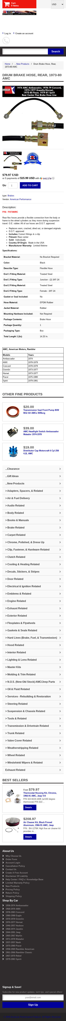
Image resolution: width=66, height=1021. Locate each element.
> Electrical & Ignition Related (23, 586)
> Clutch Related (15, 557)
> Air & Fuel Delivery (17, 498)
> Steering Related (16, 703)
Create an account (24, 33)
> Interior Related (15, 652)
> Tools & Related (16, 718)
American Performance (20, 199)
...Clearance (12, 468)
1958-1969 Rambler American (20, 949)
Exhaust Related (15, 770)
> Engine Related (15, 601)
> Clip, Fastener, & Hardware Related (27, 549)
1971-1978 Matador (15, 939)
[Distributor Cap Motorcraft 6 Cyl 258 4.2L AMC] (13, 451)
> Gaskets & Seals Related (21, 630)
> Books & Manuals (17, 520)
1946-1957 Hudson (15, 925)
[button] (33, 178)
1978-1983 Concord (15, 912)
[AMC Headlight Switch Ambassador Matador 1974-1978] (13, 432)
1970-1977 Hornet (14, 922)
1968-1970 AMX (13, 909)
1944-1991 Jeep (13, 932)
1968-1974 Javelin (14, 929)
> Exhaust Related (16, 608)
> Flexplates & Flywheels (20, 623)
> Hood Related (14, 645)
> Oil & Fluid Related (17, 689)
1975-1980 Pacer (13, 946)
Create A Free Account (17, 873)
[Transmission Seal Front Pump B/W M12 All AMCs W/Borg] (13, 411)
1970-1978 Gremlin (15, 919)
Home (7, 64)
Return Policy (12, 893)
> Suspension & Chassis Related (25, 711)
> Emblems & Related (18, 593)
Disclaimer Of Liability (17, 876)
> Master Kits (13, 667)
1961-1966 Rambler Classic (19, 952)
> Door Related (14, 579)
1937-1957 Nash (13, 942)
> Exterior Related (16, 615)
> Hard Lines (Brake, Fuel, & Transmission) (31, 637)
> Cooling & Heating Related (22, 564)
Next (59, 116)
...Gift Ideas (12, 476)
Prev (6, 116)
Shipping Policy (14, 896)
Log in (7, 33)
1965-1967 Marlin (14, 935)
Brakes (11, 195)
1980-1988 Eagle (13, 915)
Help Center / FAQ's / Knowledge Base (24, 879)
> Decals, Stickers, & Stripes (22, 571)
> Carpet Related (15, 535)
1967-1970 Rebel (13, 956)
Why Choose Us (13, 856)
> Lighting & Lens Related (21, 659)
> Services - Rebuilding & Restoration (28, 696)
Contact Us (11, 869)
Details (28, 807)
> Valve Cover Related (18, 740)
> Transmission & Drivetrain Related (27, 726)
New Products (12, 886)
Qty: (4, 185)
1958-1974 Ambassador (17, 905)
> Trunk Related (14, 733)
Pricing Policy (13, 889)
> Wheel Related (15, 755)
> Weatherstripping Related (21, 748)
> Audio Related (15, 505)
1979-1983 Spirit (13, 959)
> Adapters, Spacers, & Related (24, 491)
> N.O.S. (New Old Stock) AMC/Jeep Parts (30, 681)
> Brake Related (15, 527)
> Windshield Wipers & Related (24, 762)
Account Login (13, 863)
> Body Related (14, 513)
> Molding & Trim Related (20, 674)
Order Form (11, 859)
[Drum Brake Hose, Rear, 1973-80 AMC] (33, 116)
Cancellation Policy (15, 866)
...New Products (21, 64)
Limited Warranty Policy (17, 883)
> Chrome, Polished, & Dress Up (24, 542)
